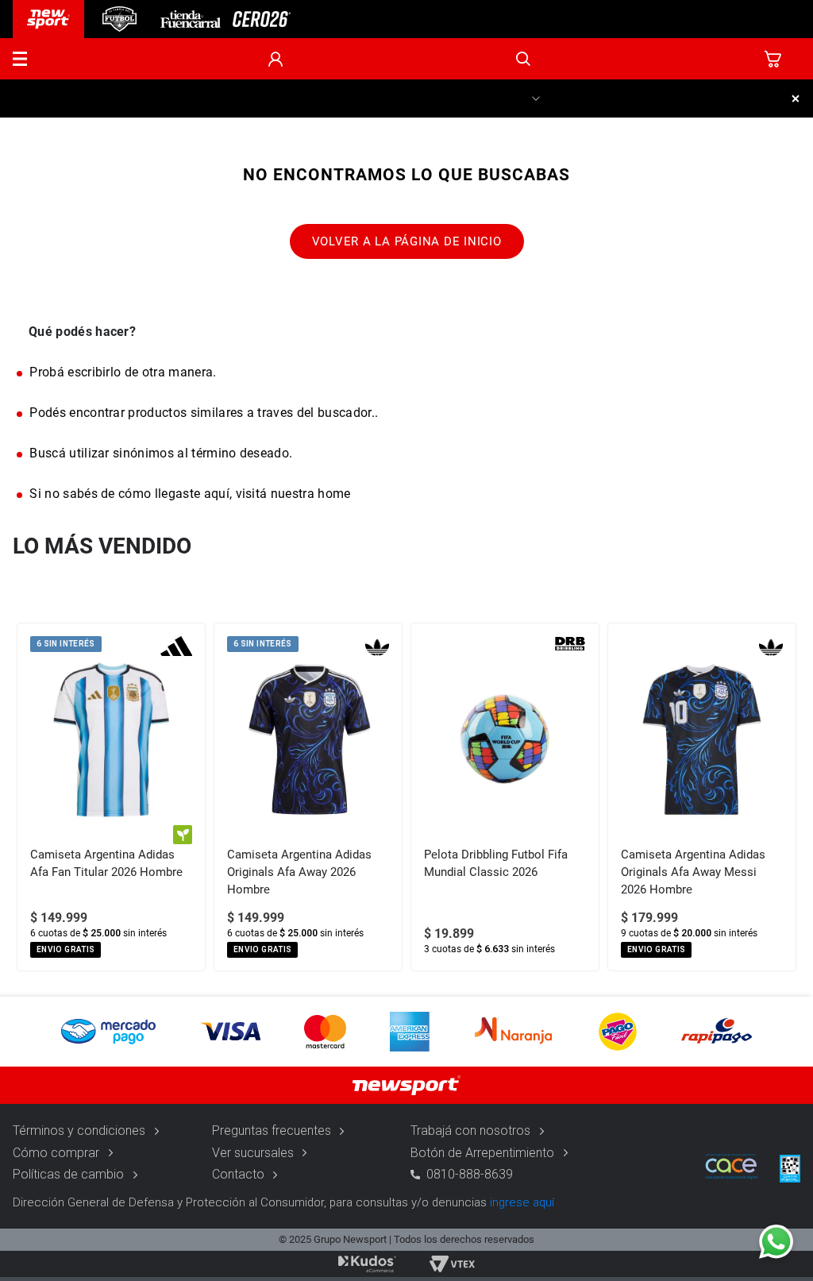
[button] (20, 59)
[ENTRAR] (275, 59)
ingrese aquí (522, 1202)
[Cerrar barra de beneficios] (795, 98)
